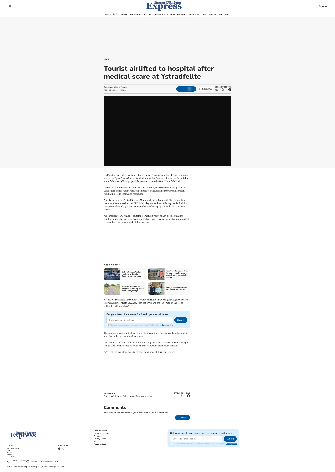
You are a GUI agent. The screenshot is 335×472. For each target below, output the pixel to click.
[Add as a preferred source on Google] (205, 89)
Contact (97, 436)
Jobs (95, 441)
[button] (10, 5)
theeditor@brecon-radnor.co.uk (44, 461)
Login (324, 6)
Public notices (100, 444)
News (106, 59)
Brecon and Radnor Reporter (117, 87)
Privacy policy (100, 439)
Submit (180, 320)
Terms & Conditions (102, 433)
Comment (182, 417)
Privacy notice (167, 325)
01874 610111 (20, 461)
